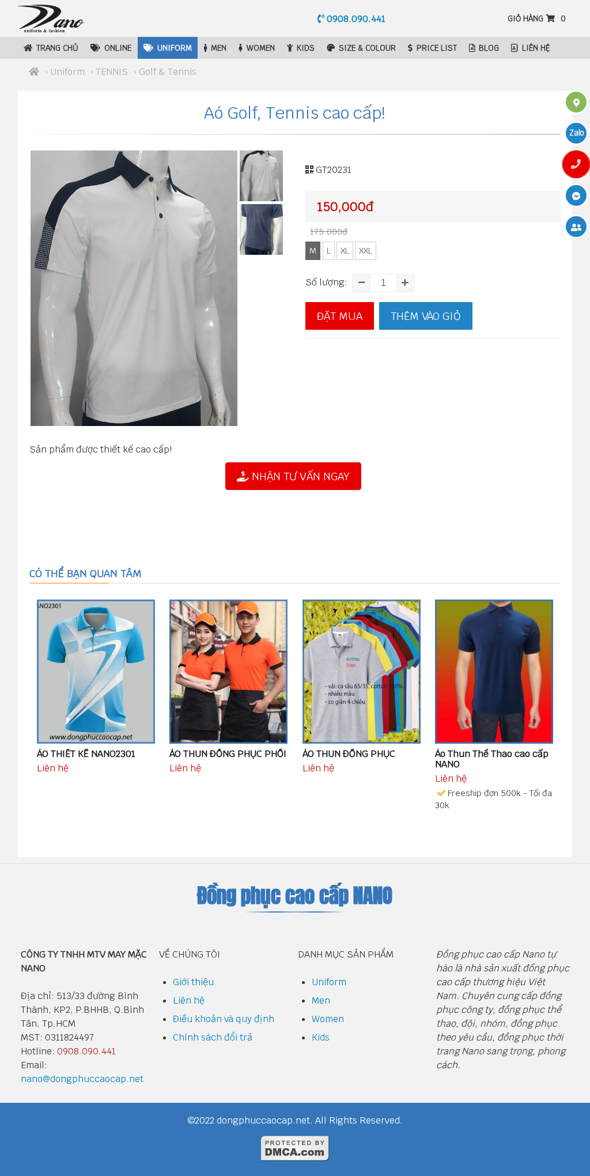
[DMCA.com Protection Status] (295, 1158)
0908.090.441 (354, 19)
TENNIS (112, 72)
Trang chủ (57, 48)
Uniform (174, 48)
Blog (489, 48)
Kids (306, 48)
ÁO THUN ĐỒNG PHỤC (348, 754)
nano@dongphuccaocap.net (82, 1079)
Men (218, 48)
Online (117, 48)
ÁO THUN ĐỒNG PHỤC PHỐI (227, 754)
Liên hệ (536, 48)
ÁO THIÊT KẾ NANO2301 (86, 754)
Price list (437, 48)
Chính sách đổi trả (212, 1037)
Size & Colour (367, 48)
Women (261, 48)
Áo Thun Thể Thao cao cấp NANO (492, 759)
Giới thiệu (193, 982)
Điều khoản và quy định (223, 1019)
